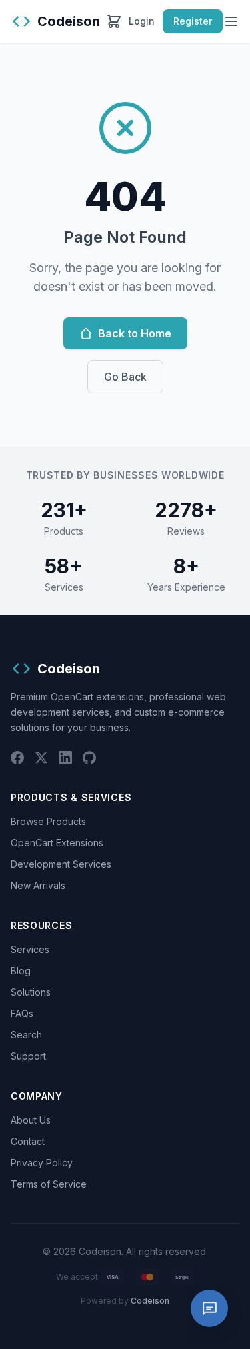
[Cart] (114, 21)
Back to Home (134, 333)
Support (28, 1056)
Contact (28, 1141)
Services (30, 949)
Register (192, 21)
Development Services (61, 864)
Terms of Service (49, 1184)
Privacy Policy (42, 1162)
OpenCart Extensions (57, 842)
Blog (21, 970)
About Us (31, 1120)
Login (142, 21)
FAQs (22, 1013)
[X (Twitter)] (41, 757)
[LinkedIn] (65, 757)
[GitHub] (89, 757)
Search (26, 1034)
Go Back (125, 376)
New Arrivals (38, 885)
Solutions (31, 992)
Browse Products (48, 821)
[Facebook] (17, 757)
